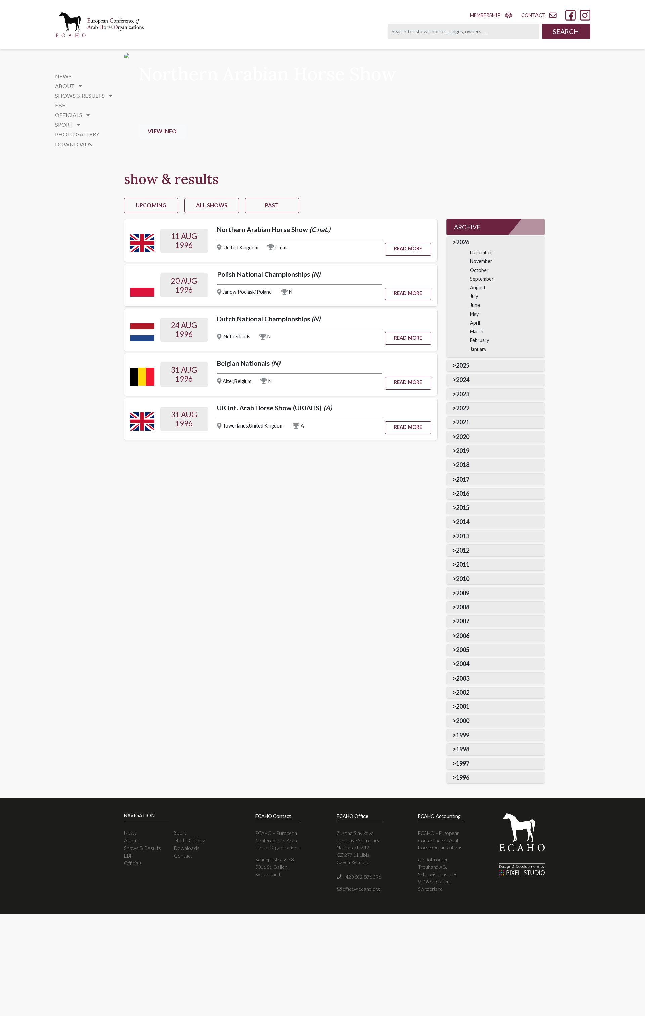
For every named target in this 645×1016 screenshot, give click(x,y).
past (272, 205)
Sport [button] (64, 124)
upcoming (151, 205)
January (478, 349)
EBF (60, 105)
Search (566, 31)
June (475, 305)
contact (533, 15)
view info (162, 131)
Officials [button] (69, 115)
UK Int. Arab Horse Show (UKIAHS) (274, 408)
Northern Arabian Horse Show (273, 229)
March (476, 331)
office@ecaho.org (360, 889)
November (481, 261)
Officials (133, 863)
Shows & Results (142, 848)
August (478, 287)
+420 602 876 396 (361, 877)
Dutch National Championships (268, 319)
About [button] (65, 86)
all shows (211, 205)
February (479, 340)
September (482, 279)
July (474, 296)
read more (408, 248)
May (474, 314)
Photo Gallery (77, 134)
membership (485, 15)
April (475, 323)
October (479, 270)
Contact (183, 856)
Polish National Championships (268, 274)
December (481, 252)
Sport (180, 832)
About (131, 840)
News (63, 76)
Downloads (73, 144)
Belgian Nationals (248, 363)
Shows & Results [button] (80, 95)
